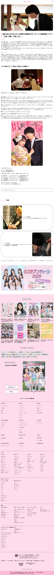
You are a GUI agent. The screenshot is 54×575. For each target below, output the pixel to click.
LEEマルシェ (3, 539)
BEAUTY (20, 403)
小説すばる (2, 510)
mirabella (2, 544)
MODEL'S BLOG (22, 435)
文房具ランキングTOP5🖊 (34, 354)
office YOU (42, 470)
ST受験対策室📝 (44, 354)
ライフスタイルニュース (22, 422)
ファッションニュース (4, 405)
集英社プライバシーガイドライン (20, 560)
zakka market (3, 547)
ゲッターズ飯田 (39, 440)
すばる (2, 509)
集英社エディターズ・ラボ (18, 532)
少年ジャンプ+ (3, 462)
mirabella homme (3, 545)
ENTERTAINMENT (11, 260)
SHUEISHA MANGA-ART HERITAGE (6, 532)
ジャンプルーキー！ (4, 467)
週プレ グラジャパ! (17, 486)
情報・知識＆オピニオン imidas (19, 522)
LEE (1, 490)
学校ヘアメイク (39, 410)
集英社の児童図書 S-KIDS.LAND (45, 510)
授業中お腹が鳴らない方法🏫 (19, 356)
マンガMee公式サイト (30, 467)
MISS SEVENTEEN (5, 443)
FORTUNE (39, 438)
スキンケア (20, 415)
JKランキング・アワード (23, 425)
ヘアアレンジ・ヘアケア (23, 412)
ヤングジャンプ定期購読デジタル (19, 467)
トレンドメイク (21, 408)
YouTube (21, 438)
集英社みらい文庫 (43, 509)
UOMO (2, 498)
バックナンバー (21, 445)
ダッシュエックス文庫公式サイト (32, 512)
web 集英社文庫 (3, 514)
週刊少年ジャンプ (3, 456)
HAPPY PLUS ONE (4, 495)
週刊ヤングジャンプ (17, 466)
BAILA (2, 486)
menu (52, 2)
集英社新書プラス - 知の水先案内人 (19, 517)
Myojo (15, 482)
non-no (2, 484)
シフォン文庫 (29, 515)
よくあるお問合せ (10, 560)
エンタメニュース (17, 260)
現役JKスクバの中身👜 (32, 356)
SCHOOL (39, 403)
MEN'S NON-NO (3, 497)
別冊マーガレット (30, 466)
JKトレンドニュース (40, 422)
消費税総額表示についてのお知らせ (39, 560)
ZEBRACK (2, 466)
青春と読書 (2, 515)
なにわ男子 (2, 425)
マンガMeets (29, 470)
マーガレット (29, 464)
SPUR (2, 489)
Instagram (3, 438)
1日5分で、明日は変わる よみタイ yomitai (19, 510)
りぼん (28, 462)
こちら (32, 573)
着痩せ (2, 412)
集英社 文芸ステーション (5, 512)
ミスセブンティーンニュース (5, 445)
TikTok (38, 435)
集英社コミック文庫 (4, 472)
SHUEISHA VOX (3, 537)
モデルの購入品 (21, 427)
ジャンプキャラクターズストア (5, 534)
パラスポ (15, 489)
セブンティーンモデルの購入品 (8, 352)
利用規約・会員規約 (29, 560)
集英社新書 (16, 516)
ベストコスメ (21, 410)
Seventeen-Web (4, 260)
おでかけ (20, 429)
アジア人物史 (3, 517)
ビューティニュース (22, 405)
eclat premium (3, 542)
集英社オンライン (4, 500)
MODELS (3, 435)
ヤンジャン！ (16, 469)
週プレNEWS (16, 484)
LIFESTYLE (21, 420)
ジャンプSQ (3, 458)
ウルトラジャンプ (17, 474)
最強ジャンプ (3, 461)
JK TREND (39, 420)
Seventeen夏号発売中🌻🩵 (37, 352)
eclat (2, 492)
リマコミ (28, 469)
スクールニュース (39, 405)
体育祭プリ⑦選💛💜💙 (7, 356)
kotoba (15, 519)
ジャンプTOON (3, 464)
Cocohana (41, 469)
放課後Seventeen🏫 (6, 354)
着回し (2, 410)
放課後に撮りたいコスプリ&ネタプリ (20, 354)
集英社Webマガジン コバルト (31, 514)
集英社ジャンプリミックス (5, 470)
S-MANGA (2, 469)
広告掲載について (4, 560)
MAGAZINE (21, 443)
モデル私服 (2, 408)
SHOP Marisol (3, 540)
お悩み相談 (20, 432)
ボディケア (20, 417)
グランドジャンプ (17, 472)
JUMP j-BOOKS (29, 510)
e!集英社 (15, 520)
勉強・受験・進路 (39, 412)
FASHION (3, 403)
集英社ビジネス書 (17, 514)
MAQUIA (2, 487)
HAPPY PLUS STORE (4, 536)
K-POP (2, 427)
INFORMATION (40, 443)
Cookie (41, 467)
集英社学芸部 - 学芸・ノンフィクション (19, 512)
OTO (1, 531)
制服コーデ (38, 408)
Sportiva (15, 487)
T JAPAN (2, 494)
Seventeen (2, 482)
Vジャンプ (2, 459)
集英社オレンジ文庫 (30, 509)
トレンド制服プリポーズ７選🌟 (23, 352)
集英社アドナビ (16, 531)
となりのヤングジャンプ (18, 470)
